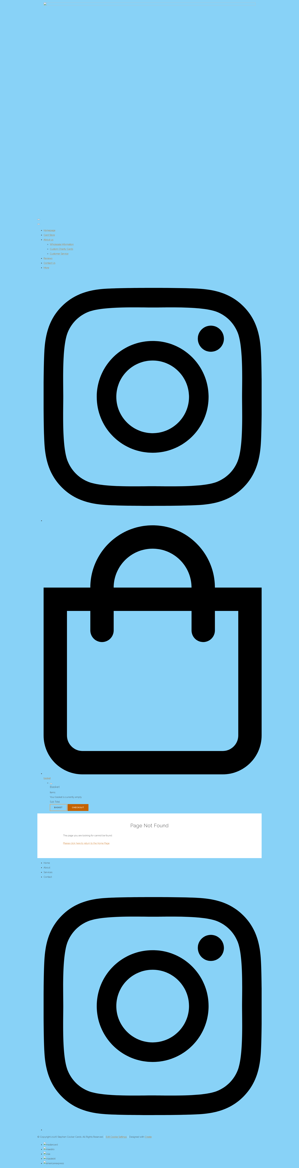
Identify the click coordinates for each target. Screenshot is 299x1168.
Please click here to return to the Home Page (86, 843)
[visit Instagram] (153, 520)
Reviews (48, 258)
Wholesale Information (62, 244)
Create (148, 1136)
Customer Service (59, 253)
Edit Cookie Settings (116, 1136)
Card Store (49, 235)
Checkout (78, 807)
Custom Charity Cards (61, 249)
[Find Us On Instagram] (153, 1129)
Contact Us (49, 263)
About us (48, 239)
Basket (58, 807)
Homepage (49, 230)
